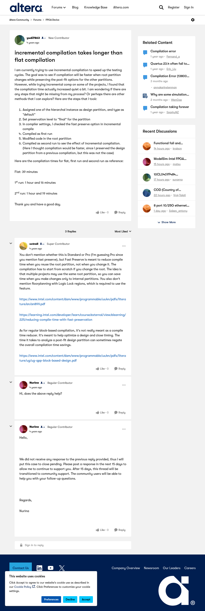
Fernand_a (173, 56)
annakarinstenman (165, 87)
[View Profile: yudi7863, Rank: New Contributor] (20, 40)
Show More (169, 222)
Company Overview (126, 568)
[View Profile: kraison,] (147, 146)
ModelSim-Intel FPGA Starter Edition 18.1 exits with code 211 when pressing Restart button (171, 159)
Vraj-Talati (179, 195)
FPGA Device (52, 19)
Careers (190, 568)
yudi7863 (33, 37)
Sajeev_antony (178, 210)
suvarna (178, 179)
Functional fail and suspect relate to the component (168, 143)
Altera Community (19, 19)
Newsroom (151, 568)
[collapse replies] (10, 243)
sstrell (33, 243)
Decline (70, 599)
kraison (177, 148)
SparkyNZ (173, 112)
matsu (177, 164)
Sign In (189, 7)
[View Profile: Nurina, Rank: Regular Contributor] (23, 385)
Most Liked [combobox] (123, 232)
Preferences (51, 599)
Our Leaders (171, 568)
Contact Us (21, 568)
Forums (37, 19)
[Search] (161, 7)
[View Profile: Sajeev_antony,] (147, 209)
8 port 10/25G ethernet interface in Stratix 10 (170, 206)
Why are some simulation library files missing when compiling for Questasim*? (169, 95)
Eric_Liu (171, 69)
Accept (86, 599)
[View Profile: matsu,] (147, 162)
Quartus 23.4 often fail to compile (169, 64)
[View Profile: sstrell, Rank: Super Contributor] (23, 246)
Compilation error (163, 51)
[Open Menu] (193, 20)
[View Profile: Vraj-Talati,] (147, 193)
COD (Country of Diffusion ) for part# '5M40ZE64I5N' (168, 190)
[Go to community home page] (26, 7)
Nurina (34, 382)
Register (174, 7)
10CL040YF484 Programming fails (167, 175)
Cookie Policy (22, 586)
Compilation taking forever (170, 107)
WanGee (176, 99)
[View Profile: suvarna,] (147, 177)
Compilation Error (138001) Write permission (170, 76)
